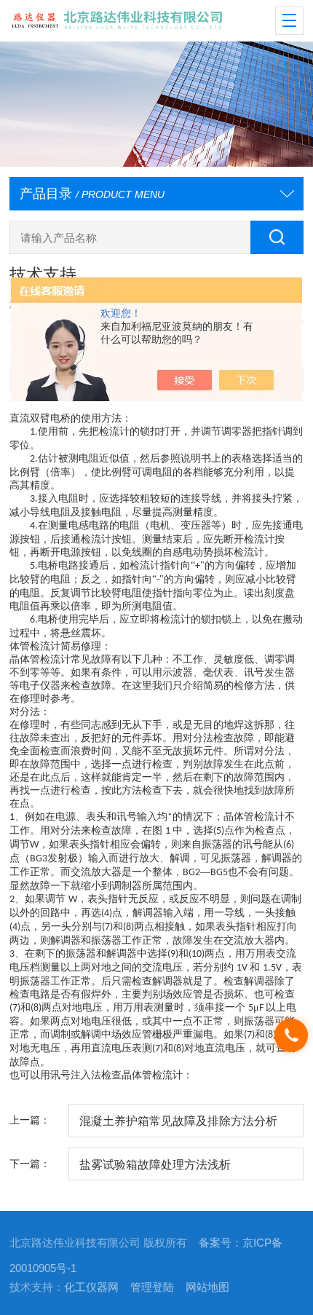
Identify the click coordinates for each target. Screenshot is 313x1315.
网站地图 (207, 1287)
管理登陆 (152, 1287)
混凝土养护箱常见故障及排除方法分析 (178, 1120)
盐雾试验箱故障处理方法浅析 (155, 1164)
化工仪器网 (91, 1287)
